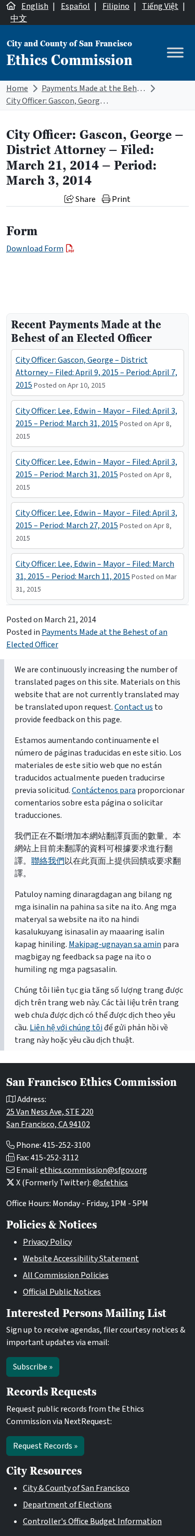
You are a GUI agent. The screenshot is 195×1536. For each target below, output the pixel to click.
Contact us (133, 707)
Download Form (34, 248)
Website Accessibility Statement (81, 1258)
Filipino (115, 6)
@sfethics (110, 1182)
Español (75, 6)
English (34, 6)
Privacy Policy (47, 1242)
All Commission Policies (66, 1275)
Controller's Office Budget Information (92, 1521)
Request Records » (45, 1446)
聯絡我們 (47, 861)
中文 (18, 18)
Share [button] (85, 199)
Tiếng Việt (160, 6)
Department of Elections (67, 1505)
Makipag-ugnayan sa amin (115, 944)
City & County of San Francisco (76, 1488)
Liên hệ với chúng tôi (66, 1027)
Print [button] (120, 199)
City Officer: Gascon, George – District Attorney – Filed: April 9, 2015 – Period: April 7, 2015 (96, 372)
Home (17, 88)
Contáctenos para (104, 790)
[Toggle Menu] (175, 53)
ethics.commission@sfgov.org (93, 1170)
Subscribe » (33, 1367)
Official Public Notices (62, 1292)
